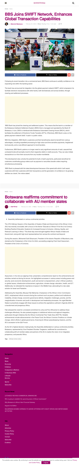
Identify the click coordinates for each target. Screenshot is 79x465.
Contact (7, 437)
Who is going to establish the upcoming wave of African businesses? (25, 399)
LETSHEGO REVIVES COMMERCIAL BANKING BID (21, 396)
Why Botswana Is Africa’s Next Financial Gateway (20, 402)
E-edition (8, 442)
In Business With (10, 373)
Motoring (7, 378)
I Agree (45, 462)
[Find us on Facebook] (5, 458)
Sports (7, 382)
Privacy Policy (9, 431)
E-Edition (8, 367)
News (11, 9)
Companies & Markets (12, 370)
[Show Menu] (6, 3)
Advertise (8, 428)
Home (6, 9)
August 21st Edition (11, 406)
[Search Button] (73, 3)
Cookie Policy (9, 434)
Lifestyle (8, 376)
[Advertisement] (39, 109)
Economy (8, 364)
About (7, 425)
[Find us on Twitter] (8, 458)
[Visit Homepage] (39, 3)
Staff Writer (14, 207)
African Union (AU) (15, 339)
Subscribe (8, 385)
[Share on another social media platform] (72, 74)
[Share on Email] (69, 74)
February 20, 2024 (31, 24)
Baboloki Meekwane (17, 24)
